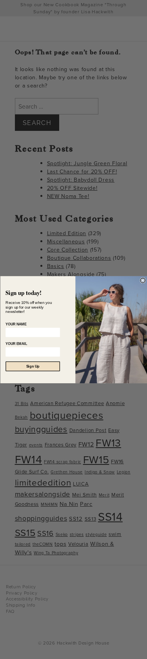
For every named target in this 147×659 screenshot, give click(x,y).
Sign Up (32, 366)
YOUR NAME (15, 324)
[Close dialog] (142, 280)
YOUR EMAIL (16, 344)
